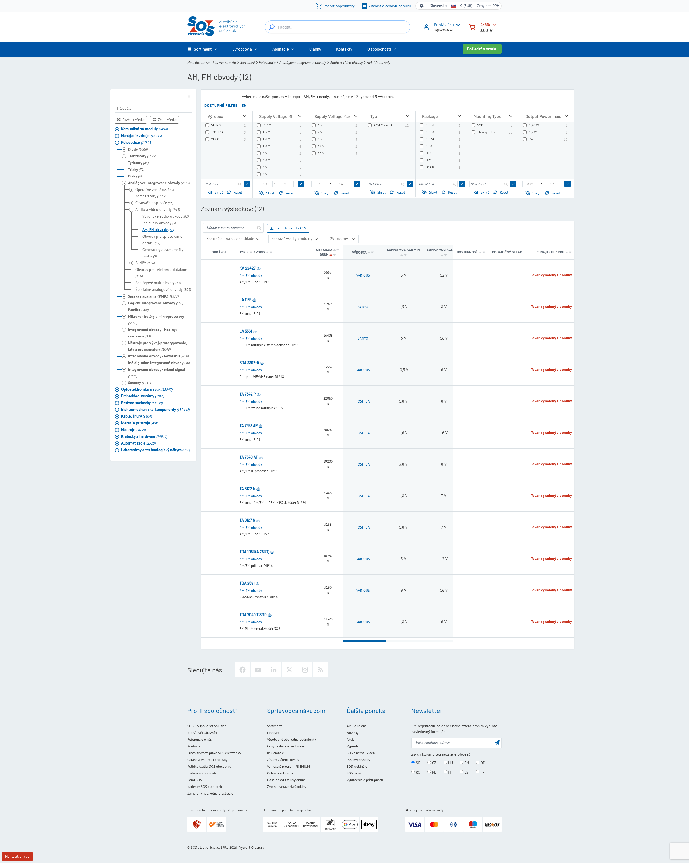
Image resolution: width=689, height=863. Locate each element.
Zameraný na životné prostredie (210, 793)
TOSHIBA (363, 401)
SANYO (363, 307)
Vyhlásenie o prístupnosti (365, 780)
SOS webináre (357, 766)
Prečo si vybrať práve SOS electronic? (214, 753)
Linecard (273, 733)
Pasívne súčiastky (142, 402)
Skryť (219, 192)
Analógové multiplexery (158, 282)
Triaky (136, 169)
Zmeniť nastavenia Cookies (286, 786)
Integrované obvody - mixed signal (156, 372)
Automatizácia (138, 443)
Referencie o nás (199, 739)
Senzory (139, 382)
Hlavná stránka (224, 62)
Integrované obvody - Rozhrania (158, 356)
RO (417, 772)
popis (260, 252)
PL (433, 772)
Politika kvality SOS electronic (209, 766)
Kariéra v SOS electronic (205, 786)
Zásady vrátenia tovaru (283, 759)
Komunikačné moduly (144, 128)
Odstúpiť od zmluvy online (286, 780)
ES (465, 772)
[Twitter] (289, 669)
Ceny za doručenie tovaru (285, 746)
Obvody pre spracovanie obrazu (162, 239)
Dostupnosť (467, 252)
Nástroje (133, 429)
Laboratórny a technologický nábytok (155, 449)
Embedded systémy (142, 396)
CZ (433, 762)
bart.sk (259, 847)
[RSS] (320, 669)
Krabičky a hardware (144, 436)
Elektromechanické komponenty (155, 409)
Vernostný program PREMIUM (288, 766)
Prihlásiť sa (444, 24)
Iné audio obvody (159, 223)
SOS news (354, 773)
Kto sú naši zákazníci (202, 733)
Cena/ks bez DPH (551, 252)
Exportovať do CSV (290, 228)
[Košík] (472, 26)
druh (324, 254)
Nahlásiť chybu (17, 856)
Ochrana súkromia (280, 773)
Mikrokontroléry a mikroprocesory (156, 319)
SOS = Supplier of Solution (206, 726)
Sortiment (247, 62)
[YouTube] (258, 669)
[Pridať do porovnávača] (259, 268)
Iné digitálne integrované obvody (159, 362)
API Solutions (356, 726)
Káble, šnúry (136, 416)
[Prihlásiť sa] (426, 28)
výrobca (359, 252)
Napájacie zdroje (141, 135)
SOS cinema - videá (361, 753)
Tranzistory (142, 155)
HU (450, 762)
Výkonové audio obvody (165, 216)
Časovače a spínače (154, 202)
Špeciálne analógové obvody (163, 289)
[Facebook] (242, 669)
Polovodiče (267, 62)
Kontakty (193, 746)
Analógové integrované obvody (302, 62)
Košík (485, 24)
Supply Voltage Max (443, 249)
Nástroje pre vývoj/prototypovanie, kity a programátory (157, 346)
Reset (238, 192)
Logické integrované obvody (155, 303)
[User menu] (457, 25)
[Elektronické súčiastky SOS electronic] (216, 26)
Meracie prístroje (140, 422)
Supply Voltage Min (403, 249)
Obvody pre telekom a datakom (161, 272)
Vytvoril (244, 847)
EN (466, 762)
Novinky (352, 733)
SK (417, 762)
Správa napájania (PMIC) (153, 296)
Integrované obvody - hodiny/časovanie (152, 332)
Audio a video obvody (346, 62)
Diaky (135, 176)
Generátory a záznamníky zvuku (162, 252)
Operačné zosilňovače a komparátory (154, 192)
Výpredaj (353, 746)
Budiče (145, 262)
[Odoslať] (247, 184)
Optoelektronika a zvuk (147, 389)
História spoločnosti (201, 773)
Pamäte (138, 309)
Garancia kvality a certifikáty (207, 759)
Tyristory (138, 162)
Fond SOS (194, 780)
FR (481, 772)
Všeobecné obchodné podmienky (291, 739)
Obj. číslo (324, 249)
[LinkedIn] (273, 669)
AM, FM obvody (158, 229)
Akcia (350, 739)
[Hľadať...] (272, 26)
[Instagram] (304, 669)
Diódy (138, 149)
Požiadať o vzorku (482, 48)
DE (482, 762)
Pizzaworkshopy (358, 759)
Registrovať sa (443, 29)
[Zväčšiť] (244, 116)
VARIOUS (363, 275)
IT (449, 772)
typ (242, 252)
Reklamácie (275, 753)
